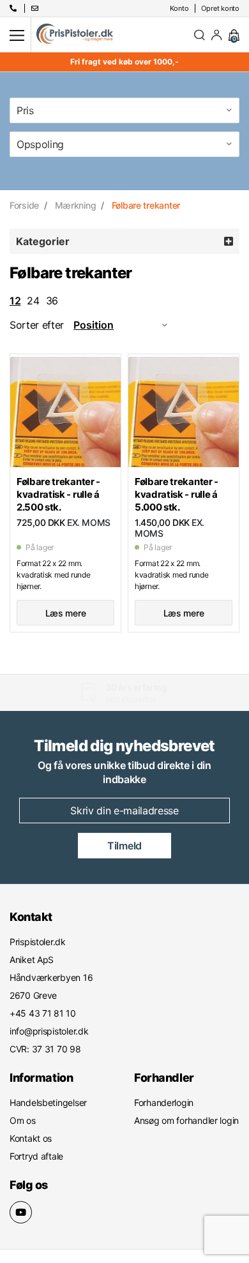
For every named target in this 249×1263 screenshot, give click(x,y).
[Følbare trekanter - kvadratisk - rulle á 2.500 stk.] (65, 411)
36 (52, 300)
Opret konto (220, 8)
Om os (23, 1120)
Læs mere (65, 613)
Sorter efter (37, 325)
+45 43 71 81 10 (119, 699)
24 (33, 300)
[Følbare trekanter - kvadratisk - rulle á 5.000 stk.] (183, 411)
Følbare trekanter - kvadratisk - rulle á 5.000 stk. (176, 494)
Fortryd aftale (36, 1156)
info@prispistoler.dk (49, 1031)
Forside (24, 205)
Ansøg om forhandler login (186, 1120)
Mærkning (75, 205)
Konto (179, 8)
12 (15, 300)
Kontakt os (31, 1138)
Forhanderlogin (163, 1102)
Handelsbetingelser (48, 1102)
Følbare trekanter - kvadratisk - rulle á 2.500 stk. (58, 494)
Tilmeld (124, 845)
